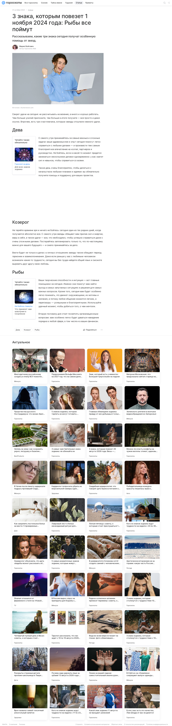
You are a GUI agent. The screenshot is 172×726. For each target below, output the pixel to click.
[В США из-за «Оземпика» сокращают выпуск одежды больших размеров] (142, 665)
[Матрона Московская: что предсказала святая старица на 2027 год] (142, 366)
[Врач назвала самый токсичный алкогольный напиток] (29, 702)
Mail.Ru (4, 724)
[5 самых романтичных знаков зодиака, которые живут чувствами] (67, 553)
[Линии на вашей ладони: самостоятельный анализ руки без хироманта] (104, 665)
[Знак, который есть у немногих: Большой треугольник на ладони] (104, 366)
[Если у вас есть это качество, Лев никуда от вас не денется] (142, 702)
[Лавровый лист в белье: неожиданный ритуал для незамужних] (67, 515)
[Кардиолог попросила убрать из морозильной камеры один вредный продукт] (67, 478)
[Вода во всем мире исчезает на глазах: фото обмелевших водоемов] (104, 627)
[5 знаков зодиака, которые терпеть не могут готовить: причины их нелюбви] (67, 403)
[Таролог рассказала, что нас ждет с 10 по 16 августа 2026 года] (67, 627)
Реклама (22, 724)
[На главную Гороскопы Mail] (13, 3)
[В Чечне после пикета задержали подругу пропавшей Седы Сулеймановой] (29, 478)
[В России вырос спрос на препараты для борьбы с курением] (67, 590)
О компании (13, 724)
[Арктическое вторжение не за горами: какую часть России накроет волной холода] (142, 553)
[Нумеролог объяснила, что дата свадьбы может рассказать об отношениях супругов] (29, 553)
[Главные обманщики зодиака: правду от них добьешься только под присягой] (104, 403)
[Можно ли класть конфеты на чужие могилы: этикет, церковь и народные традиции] (142, 440)
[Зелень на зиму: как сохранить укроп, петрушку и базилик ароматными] (29, 440)
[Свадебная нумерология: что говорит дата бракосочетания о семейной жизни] (104, 478)
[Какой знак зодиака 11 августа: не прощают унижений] (104, 702)
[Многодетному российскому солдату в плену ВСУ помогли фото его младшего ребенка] (29, 366)
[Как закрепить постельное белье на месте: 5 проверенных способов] (29, 515)
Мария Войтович (26, 46)
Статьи (30, 10)
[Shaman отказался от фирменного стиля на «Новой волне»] (29, 590)
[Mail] (3, 3)
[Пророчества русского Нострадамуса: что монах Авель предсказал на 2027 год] (29, 403)
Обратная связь (116, 724)
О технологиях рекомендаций (134, 724)
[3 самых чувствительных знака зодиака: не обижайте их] (67, 440)
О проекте (79, 724)
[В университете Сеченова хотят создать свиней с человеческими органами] (104, 553)
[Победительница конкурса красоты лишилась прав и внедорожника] (142, 478)
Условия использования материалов (96, 724)
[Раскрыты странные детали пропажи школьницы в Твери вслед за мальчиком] (29, 665)
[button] (58, 79)
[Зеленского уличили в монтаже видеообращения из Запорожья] (142, 403)
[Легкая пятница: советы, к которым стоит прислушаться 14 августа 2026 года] (104, 515)
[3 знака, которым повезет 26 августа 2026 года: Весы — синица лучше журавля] (104, 440)
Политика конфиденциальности (157, 724)
